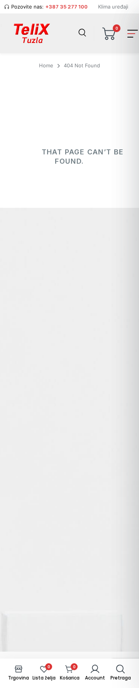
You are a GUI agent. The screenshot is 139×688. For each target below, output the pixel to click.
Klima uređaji (113, 6)
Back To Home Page (68, 195)
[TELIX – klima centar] (32, 33)
